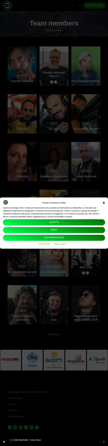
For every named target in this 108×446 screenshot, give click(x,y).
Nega (54, 230)
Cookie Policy (44, 244)
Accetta (54, 222)
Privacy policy (60, 244)
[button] (103, 202)
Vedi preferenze (54, 238)
